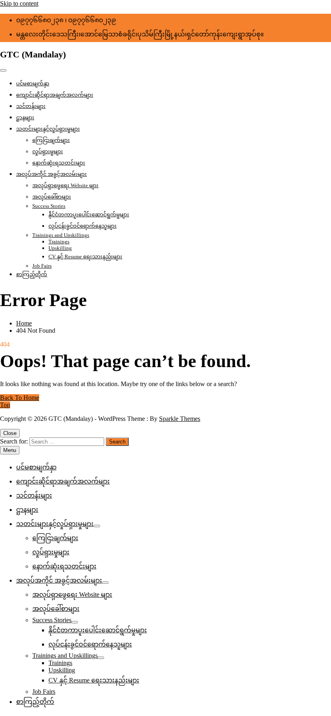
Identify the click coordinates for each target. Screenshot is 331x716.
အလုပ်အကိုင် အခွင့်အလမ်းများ (51, 174)
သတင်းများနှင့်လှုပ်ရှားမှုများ (48, 129)
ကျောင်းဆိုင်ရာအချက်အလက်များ (54, 95)
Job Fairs (42, 266)
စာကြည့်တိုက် (31, 274)
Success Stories (48, 206)
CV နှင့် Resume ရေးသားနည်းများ (85, 256)
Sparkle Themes (179, 418)
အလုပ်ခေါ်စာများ (51, 197)
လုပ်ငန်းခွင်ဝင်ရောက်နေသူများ (82, 226)
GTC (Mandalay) (33, 54)
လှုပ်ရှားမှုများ (47, 151)
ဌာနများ (25, 117)
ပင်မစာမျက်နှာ (32, 83)
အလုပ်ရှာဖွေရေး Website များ (65, 185)
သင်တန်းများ (31, 106)
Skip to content (19, 3)
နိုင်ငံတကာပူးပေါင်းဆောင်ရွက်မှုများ (88, 214)
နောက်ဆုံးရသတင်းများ (58, 163)
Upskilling (60, 248)
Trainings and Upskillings (60, 235)
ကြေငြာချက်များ (51, 140)
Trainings (58, 242)
